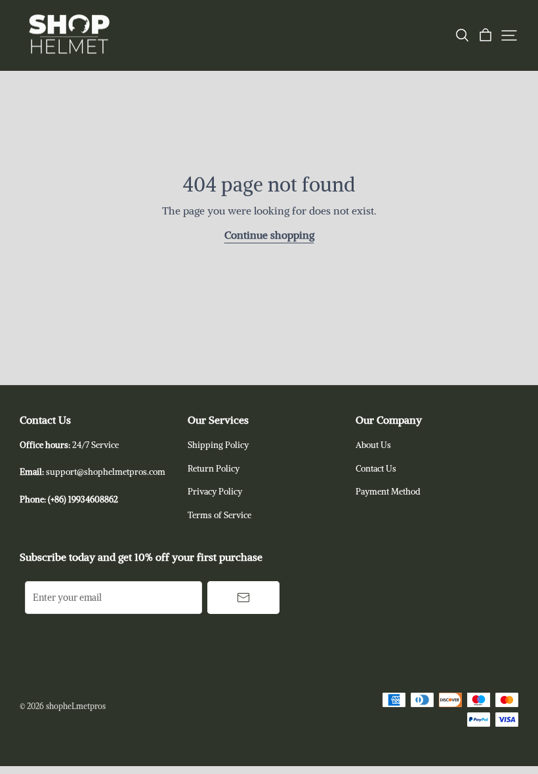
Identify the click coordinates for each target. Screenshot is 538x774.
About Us (373, 445)
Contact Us (376, 468)
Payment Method (388, 491)
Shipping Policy (218, 445)
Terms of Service (219, 515)
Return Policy (213, 468)
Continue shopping (269, 234)
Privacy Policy (215, 491)
